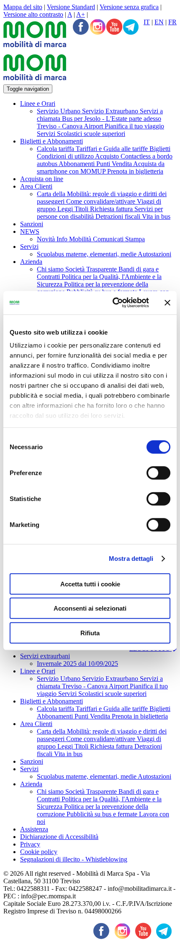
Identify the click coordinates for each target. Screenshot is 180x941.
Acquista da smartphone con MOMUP (101, 167)
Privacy (30, 844)
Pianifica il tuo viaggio (134, 126)
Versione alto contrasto (33, 14)
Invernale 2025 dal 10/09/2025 (77, 663)
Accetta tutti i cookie (90, 583)
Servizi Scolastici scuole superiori (81, 133)
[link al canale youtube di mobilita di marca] (143, 932)
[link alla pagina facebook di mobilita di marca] (101, 932)
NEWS (29, 231)
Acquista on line (41, 178)
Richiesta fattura (112, 208)
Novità (47, 239)
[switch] (158, 472)
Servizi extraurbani (45, 656)
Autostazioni (154, 254)
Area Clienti (36, 186)
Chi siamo (51, 269)
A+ (80, 14)
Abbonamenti (77, 163)
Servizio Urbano (59, 111)
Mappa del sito (22, 6)
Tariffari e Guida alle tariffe (112, 148)
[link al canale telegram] (131, 27)
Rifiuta (90, 632)
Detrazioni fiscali (118, 216)
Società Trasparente (91, 269)
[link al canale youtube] (114, 27)
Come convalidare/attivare (101, 201)
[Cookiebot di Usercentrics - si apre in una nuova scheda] (113, 302)
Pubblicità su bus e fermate (103, 814)
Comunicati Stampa (119, 239)
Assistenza (34, 829)
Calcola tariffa (56, 148)
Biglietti (159, 148)
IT (147, 22)
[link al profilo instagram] (97, 27)
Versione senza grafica (129, 6)
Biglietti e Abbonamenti (51, 141)
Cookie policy (38, 851)
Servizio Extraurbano (111, 111)
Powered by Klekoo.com (36, 918)
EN (159, 22)
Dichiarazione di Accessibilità (59, 836)
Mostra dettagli (131, 558)
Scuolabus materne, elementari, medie (87, 254)
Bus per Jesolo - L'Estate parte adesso (111, 118)
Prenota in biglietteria (135, 171)
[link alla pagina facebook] (80, 27)
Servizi (29, 246)
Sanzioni (31, 224)
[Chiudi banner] (167, 303)
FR (172, 22)
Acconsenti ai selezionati (90, 608)
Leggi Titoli (73, 208)
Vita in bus (156, 216)
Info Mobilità (75, 239)
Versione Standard (71, 6)
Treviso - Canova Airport (71, 126)
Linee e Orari (37, 103)
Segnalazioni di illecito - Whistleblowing (73, 859)
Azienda (31, 261)
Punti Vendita (114, 163)
